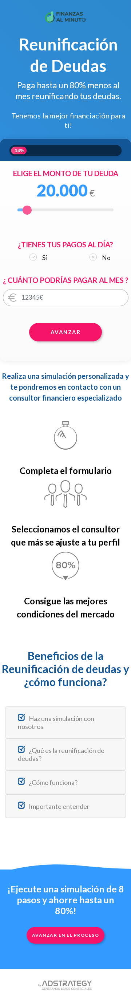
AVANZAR (66, 332)
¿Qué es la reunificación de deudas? (61, 754)
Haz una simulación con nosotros (56, 722)
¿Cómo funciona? (53, 782)
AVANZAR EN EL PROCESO (65, 935)
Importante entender (59, 806)
